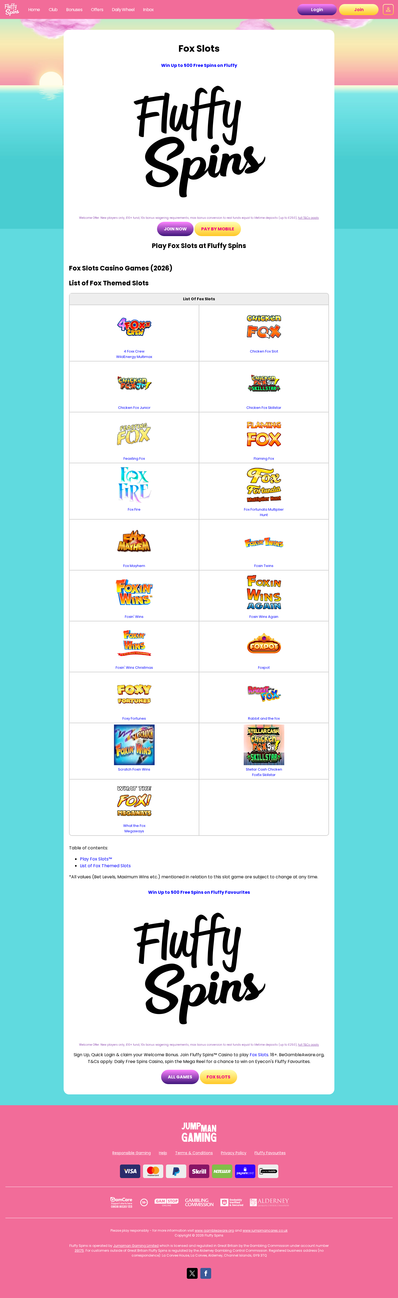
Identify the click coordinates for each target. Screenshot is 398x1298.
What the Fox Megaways (134, 828)
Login (317, 9)
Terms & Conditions (194, 1153)
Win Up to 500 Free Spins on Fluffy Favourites (199, 892)
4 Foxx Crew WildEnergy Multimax (134, 354)
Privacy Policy (233, 1153)
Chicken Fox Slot (264, 351)
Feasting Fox (134, 458)
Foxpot (264, 667)
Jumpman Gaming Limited (136, 1245)
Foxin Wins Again (263, 616)
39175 (79, 1250)
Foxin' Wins (134, 616)
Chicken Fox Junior (134, 407)
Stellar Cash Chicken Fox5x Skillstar (264, 772)
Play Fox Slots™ (96, 859)
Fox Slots (259, 1055)
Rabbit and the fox (264, 718)
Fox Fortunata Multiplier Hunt (264, 512)
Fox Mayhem (134, 565)
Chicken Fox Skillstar (263, 407)
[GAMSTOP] (167, 1202)
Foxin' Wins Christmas (134, 667)
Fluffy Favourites (270, 1153)
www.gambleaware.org (214, 1230)
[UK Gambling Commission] (199, 1202)
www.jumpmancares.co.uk (265, 1230)
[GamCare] (121, 1202)
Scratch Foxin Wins (134, 769)
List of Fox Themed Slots (105, 866)
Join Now (175, 229)
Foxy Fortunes (134, 718)
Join (359, 9)
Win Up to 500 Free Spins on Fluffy (199, 65)
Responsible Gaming (131, 1153)
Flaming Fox (264, 458)
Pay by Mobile (217, 229)
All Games (180, 1077)
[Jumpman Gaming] (199, 1140)
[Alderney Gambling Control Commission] (269, 1202)
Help (163, 1153)
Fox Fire (134, 509)
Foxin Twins (263, 565)
